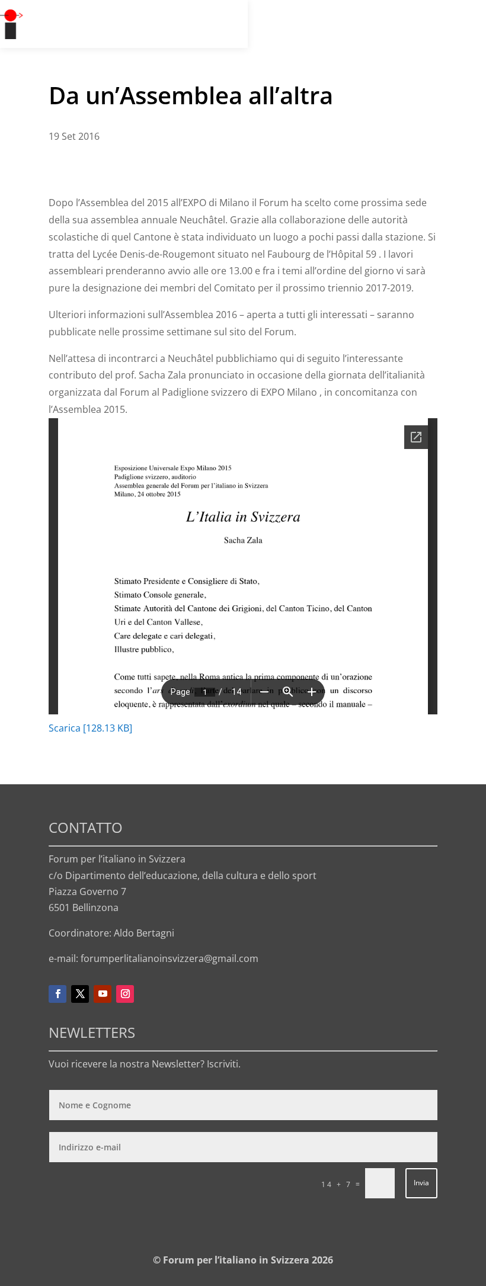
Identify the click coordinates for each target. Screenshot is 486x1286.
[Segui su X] (80, 994)
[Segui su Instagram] (125, 994)
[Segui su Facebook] (57, 994)
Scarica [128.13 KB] (90, 728)
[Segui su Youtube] (102, 994)
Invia (421, 1183)
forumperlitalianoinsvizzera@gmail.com (169, 958)
